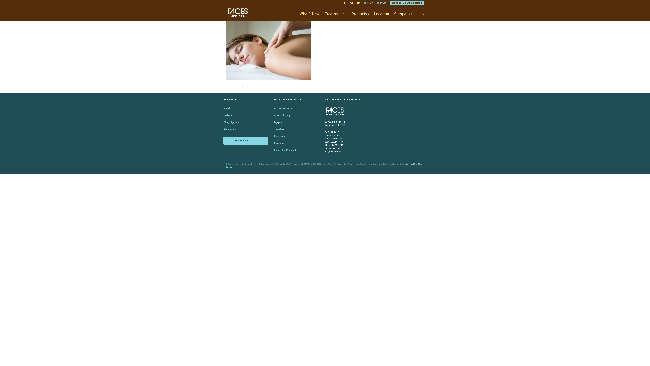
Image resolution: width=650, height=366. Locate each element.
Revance (279, 143)
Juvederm (279, 129)
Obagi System (231, 122)
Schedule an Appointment (407, 3)
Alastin (227, 108)
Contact (381, 3)
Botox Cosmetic (283, 108)
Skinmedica (229, 129)
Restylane (279, 136)
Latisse (227, 115)
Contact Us (411, 164)
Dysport (278, 122)
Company (369, 3)
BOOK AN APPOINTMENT (246, 140)
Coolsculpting (282, 115)
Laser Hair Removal (285, 150)
